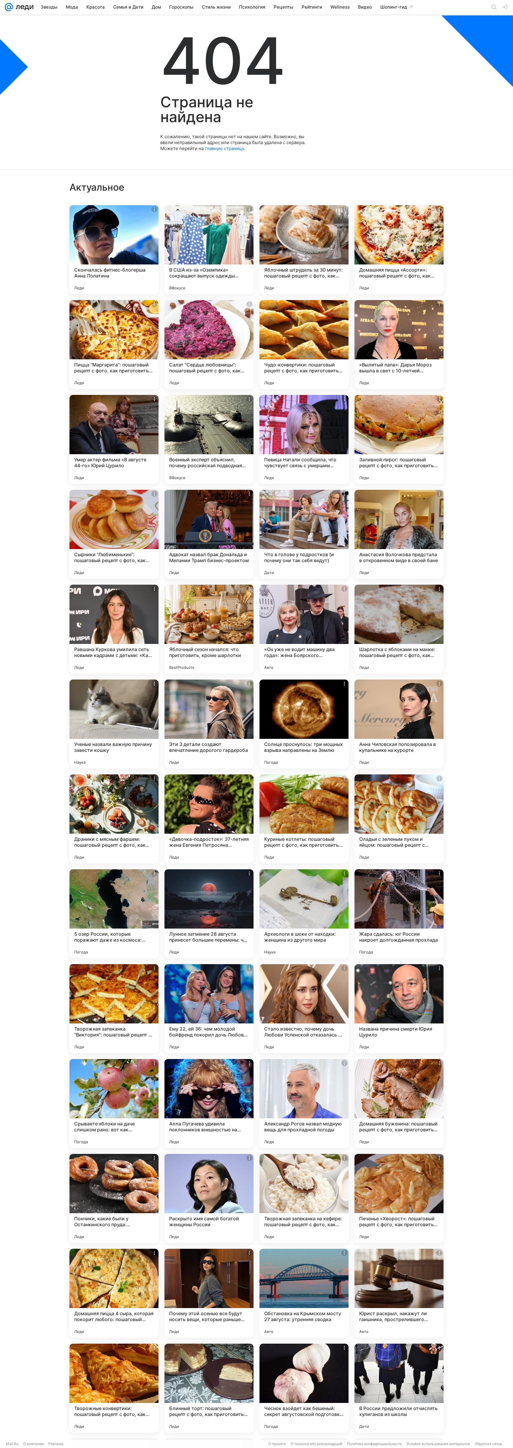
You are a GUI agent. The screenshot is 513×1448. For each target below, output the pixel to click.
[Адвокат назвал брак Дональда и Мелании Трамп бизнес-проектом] (209, 534)
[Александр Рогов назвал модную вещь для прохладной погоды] (304, 1103)
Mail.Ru (12, 1443)
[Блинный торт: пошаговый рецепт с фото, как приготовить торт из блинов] (209, 1388)
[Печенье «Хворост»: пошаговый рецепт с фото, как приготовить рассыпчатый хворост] (399, 1198)
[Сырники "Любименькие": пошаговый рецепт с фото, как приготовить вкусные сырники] (114, 534)
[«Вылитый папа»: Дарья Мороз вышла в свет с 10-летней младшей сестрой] (399, 344)
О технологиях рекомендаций (316, 1443)
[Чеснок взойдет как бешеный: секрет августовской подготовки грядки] (304, 1388)
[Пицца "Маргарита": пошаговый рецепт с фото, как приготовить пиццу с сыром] (114, 344)
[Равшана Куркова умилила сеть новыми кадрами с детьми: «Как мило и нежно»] (114, 629)
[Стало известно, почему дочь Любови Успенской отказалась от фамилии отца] (304, 1008)
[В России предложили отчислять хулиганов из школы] (399, 1388)
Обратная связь (488, 1443)
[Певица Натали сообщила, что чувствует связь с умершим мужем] (304, 439)
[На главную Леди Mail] (23, 7)
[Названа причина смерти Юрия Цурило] (399, 1008)
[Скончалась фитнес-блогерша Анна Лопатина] (114, 249)
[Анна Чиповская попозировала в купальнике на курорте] (399, 724)
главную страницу (224, 148)
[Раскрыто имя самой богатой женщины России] (209, 1198)
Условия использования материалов (438, 1443)
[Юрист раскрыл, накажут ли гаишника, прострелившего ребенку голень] (399, 1293)
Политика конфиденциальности (374, 1443)
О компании (33, 1443)
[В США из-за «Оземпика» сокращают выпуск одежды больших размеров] (209, 249)
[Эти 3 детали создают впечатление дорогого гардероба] (209, 724)
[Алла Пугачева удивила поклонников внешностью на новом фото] (209, 1103)
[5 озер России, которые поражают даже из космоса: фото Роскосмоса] (114, 913)
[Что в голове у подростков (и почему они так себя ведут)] (304, 534)
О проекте (277, 1443)
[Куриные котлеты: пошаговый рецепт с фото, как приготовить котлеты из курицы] (304, 818)
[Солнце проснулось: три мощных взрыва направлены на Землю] (304, 724)
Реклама (56, 1443)
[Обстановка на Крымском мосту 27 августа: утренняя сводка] (304, 1293)
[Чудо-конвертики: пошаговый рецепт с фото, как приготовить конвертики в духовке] (304, 344)
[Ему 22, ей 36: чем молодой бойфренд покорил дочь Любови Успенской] (209, 1008)
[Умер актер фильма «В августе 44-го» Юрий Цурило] (114, 439)
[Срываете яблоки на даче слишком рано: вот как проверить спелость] (114, 1103)
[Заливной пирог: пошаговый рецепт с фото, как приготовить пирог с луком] (399, 439)
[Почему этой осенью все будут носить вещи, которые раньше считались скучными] (209, 1293)
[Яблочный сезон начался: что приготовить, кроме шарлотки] (209, 629)
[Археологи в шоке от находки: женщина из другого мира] (304, 913)
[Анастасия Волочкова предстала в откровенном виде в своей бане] (399, 534)
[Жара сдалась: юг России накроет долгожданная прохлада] (399, 913)
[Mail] (9, 7)
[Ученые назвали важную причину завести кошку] (114, 724)
